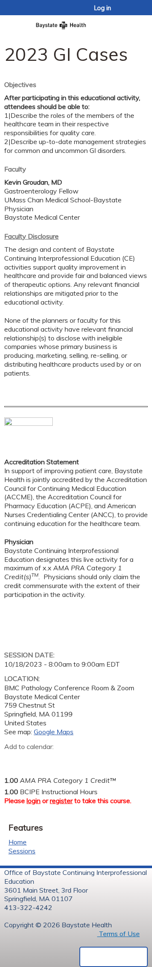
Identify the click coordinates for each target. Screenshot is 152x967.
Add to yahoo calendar (32, 759)
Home (17, 842)
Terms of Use (118, 933)
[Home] (76, 22)
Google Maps (53, 731)
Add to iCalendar (51, 759)
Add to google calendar (13, 759)
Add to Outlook (71, 759)
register (61, 800)
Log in (102, 8)
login (34, 800)
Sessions (21, 851)
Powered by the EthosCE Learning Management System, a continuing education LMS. (113, 957)
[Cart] (127, 12)
